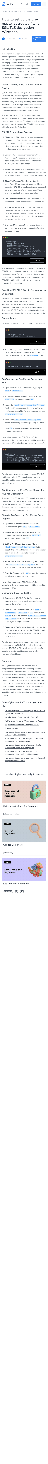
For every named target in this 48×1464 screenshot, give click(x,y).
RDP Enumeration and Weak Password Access (24, 721)
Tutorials (16, 11)
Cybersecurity (31, 11)
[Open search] (21, 4)
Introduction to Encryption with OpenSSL (22, 717)
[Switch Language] (27, 4)
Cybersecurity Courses (29, 774)
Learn (4, 11)
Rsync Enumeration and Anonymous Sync (22, 724)
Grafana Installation (13, 728)
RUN (36, 260)
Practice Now (38, 39)
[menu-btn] (44, 4)
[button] (27, 4)
